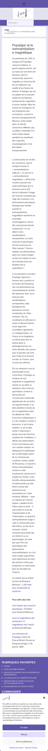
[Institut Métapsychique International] (23, 13)
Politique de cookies (16, 747)
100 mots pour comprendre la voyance (21, 588)
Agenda (7, 666)
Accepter (24, 727)
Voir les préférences (24, 741)
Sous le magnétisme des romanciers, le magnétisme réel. (23, 621)
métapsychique (22, 333)
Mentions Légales (31, 747)
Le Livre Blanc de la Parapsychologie (20, 678)
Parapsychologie (20, 644)
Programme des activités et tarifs (19, 686)
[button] (44, 697)
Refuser (24, 734)
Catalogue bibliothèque (14, 669)
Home (6, 30)
